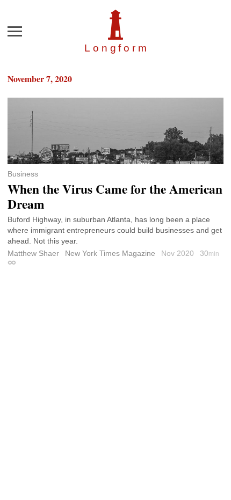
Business (23, 174)
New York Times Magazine (110, 253)
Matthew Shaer (33, 253)
